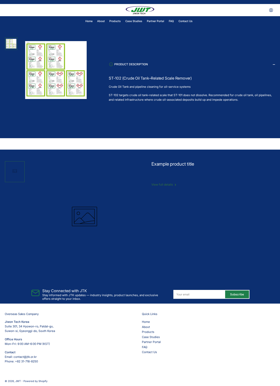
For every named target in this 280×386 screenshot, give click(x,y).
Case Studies (133, 21)
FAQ (171, 21)
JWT (18, 381)
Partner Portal (155, 21)
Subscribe (237, 294)
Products (115, 21)
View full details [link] (162, 184)
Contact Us (185, 21)
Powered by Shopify (35, 381)
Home (89, 21)
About (101, 21)
